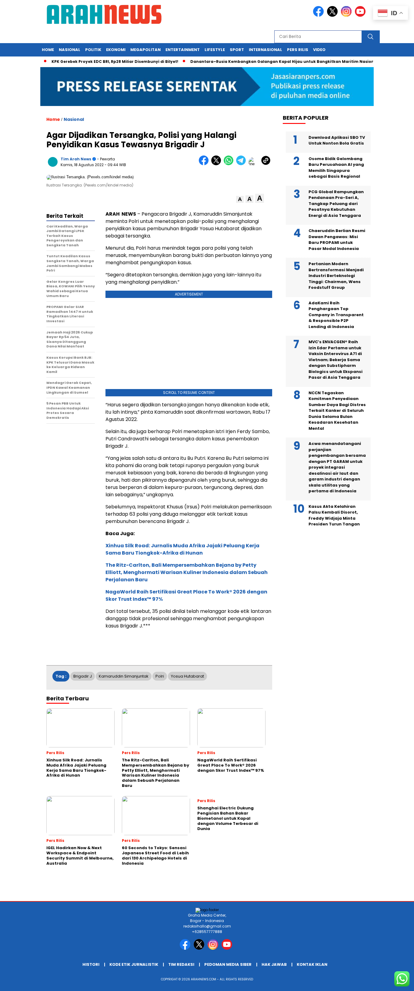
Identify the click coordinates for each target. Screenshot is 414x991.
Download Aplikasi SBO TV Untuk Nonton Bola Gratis (337, 140)
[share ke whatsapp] (230, 164)
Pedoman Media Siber (228, 964)
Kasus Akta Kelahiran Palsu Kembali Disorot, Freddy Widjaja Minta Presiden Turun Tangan (334, 515)
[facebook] (319, 15)
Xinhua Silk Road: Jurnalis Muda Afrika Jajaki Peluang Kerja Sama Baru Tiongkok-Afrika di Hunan (182, 549)
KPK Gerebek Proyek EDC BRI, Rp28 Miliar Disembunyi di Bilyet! (101, 61)
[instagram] (347, 15)
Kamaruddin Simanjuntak (124, 676)
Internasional (265, 50)
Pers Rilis (297, 50)
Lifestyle (215, 50)
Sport (237, 50)
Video (319, 50)
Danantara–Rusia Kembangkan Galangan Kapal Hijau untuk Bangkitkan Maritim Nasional (270, 61)
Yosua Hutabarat (187, 676)
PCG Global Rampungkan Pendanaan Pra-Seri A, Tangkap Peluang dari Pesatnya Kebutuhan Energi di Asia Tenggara (336, 203)
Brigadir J (82, 676)
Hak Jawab (274, 964)
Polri (159, 676)
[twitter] (333, 15)
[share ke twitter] (217, 164)
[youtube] (361, 15)
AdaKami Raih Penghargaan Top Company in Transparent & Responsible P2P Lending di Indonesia (336, 314)
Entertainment (182, 50)
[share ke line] (255, 164)
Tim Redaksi (181, 964)
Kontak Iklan (312, 964)
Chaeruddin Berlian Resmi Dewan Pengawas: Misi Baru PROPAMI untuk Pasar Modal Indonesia (337, 239)
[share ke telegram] (242, 164)
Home (48, 50)
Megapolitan (145, 50)
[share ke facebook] (205, 164)
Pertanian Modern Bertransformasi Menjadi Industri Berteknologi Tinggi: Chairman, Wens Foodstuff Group (336, 275)
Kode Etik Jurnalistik (133, 964)
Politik (93, 50)
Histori (90, 964)
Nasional (69, 50)
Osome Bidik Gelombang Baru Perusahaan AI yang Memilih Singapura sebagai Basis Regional (336, 167)
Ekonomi (115, 50)
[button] (240, 199)
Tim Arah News (76, 159)
